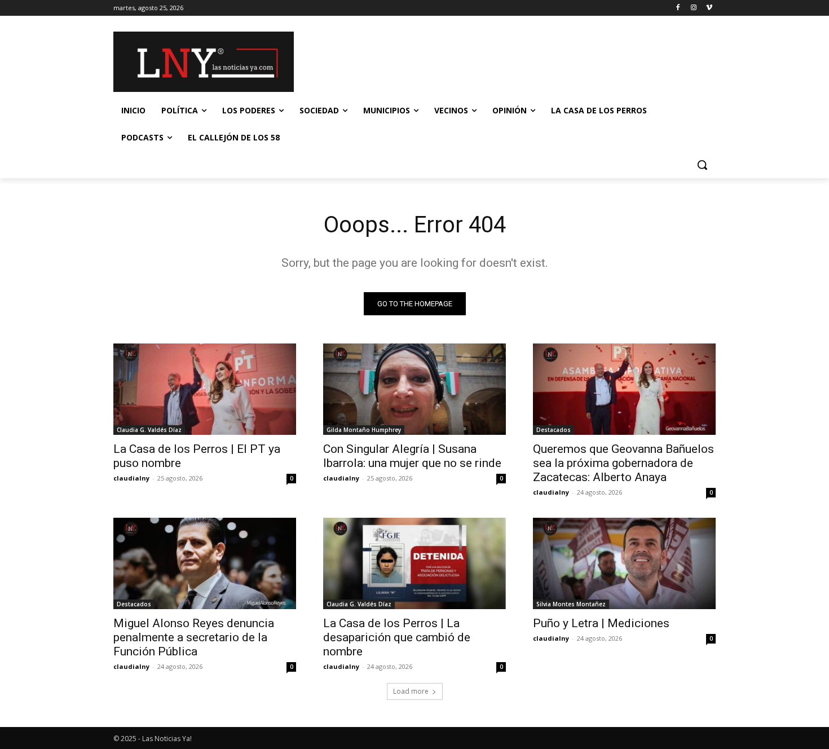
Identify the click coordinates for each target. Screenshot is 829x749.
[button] (702, 164)
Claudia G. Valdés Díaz (149, 430)
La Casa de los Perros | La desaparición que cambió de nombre (396, 637)
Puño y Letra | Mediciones (601, 623)
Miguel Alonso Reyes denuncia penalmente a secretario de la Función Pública (193, 637)
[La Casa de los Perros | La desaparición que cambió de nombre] (414, 563)
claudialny (131, 478)
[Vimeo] (709, 8)
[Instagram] (693, 8)
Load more (411, 691)
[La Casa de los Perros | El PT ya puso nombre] (204, 389)
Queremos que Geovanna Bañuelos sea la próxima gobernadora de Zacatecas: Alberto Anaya (623, 463)
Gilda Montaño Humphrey (364, 430)
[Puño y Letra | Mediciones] (624, 563)
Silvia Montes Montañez (571, 604)
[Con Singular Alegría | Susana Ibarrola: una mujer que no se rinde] (414, 389)
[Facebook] (678, 8)
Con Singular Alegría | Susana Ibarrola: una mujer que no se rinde (412, 456)
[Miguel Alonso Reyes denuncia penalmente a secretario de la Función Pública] (204, 563)
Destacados (553, 430)
